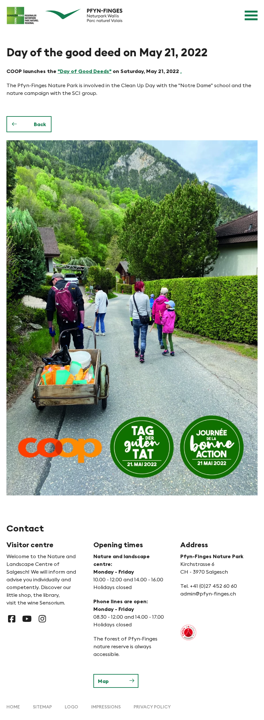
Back (40, 124)
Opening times (118, 544)
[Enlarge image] (132, 317)
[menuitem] (13, 707)
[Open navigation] (251, 15)
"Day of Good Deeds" (84, 71)
